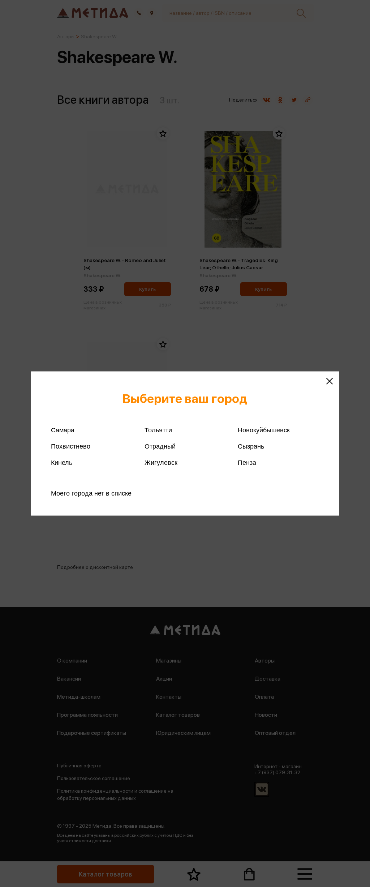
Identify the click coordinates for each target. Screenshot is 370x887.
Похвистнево (70, 446)
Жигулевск (161, 462)
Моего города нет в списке (91, 493)
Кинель (61, 462)
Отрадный (160, 446)
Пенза (247, 462)
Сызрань (251, 446)
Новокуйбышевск (264, 430)
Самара (62, 430)
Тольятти (158, 430)
